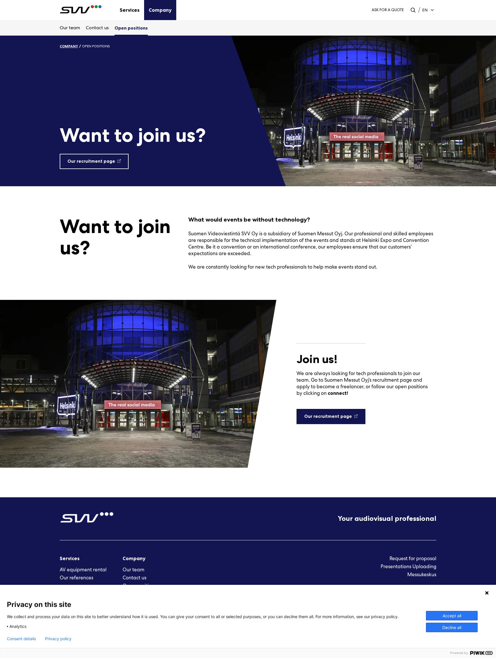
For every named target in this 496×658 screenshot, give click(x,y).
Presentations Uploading (408, 566)
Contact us (97, 28)
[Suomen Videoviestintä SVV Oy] (83, 10)
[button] (413, 10)
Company (160, 10)
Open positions (131, 28)
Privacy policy (58, 638)
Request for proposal (413, 558)
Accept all (452, 615)
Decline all (451, 627)
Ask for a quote (388, 9)
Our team (70, 28)
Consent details (21, 638)
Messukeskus (421, 574)
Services (130, 10)
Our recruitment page (91, 161)
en (425, 10)
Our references (76, 577)
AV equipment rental (83, 569)
